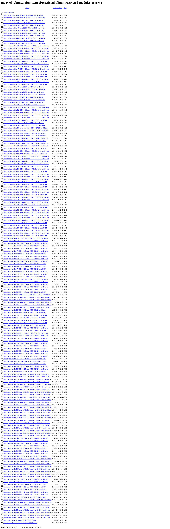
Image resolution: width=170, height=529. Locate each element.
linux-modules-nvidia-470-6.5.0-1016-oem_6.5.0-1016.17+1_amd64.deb (26, 56)
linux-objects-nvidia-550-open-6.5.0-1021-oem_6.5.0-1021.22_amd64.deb (26, 505)
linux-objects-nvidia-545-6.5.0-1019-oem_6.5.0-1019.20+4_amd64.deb (25, 451)
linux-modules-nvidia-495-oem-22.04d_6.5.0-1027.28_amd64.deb (24, 89)
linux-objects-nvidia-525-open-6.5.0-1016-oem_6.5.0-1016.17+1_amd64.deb (27, 305)
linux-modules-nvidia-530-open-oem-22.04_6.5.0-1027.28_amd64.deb (25, 128)
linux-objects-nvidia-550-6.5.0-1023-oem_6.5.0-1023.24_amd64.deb (24, 489)
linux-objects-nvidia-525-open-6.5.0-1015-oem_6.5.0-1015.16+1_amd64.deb (27, 302)
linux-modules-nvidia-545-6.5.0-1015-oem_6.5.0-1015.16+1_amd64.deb (26, 200)
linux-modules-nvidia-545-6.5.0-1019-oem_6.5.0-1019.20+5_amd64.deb (26, 212)
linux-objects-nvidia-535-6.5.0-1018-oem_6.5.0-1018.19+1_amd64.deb (25, 346)
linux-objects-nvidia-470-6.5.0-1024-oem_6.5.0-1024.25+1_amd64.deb (25, 271)
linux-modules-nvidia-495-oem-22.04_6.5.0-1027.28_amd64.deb (23, 87)
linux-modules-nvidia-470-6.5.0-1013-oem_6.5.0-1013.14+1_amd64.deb (26, 48)
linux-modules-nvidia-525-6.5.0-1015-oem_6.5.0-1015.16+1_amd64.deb (26, 115)
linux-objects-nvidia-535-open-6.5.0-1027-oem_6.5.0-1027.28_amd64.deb (26, 435)
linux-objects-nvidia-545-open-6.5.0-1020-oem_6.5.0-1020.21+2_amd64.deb (27, 477)
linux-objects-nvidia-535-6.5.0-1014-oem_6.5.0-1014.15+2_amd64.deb (25, 338)
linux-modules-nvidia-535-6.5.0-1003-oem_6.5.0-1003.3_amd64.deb (24, 135)
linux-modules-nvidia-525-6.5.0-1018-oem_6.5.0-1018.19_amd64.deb (25, 120)
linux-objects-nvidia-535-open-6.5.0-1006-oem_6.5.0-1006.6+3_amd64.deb (27, 384)
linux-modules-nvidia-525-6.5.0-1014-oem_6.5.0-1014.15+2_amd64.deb (26, 112)
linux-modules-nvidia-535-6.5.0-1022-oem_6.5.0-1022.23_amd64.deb (25, 184)
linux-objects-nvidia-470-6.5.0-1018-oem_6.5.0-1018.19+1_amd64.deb (25, 251)
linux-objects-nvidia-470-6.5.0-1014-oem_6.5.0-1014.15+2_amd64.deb (25, 243)
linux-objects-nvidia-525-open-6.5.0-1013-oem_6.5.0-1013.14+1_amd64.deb (27, 297)
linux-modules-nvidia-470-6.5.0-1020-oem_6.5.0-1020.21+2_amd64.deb (26, 69)
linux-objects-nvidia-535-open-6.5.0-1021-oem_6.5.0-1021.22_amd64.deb (26, 423)
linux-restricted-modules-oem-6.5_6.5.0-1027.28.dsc (19, 520)
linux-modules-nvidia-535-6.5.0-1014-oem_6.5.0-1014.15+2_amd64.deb (26, 161)
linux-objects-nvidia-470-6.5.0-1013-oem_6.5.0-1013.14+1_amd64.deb (25, 241)
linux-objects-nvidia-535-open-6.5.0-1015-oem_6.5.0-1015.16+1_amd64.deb (27, 405)
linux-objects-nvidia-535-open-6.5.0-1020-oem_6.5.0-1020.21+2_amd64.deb (27, 420)
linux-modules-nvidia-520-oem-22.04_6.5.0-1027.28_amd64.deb (23, 102)
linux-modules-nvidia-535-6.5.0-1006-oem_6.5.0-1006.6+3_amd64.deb (25, 143)
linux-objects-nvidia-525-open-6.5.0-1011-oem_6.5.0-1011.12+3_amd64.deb (27, 294)
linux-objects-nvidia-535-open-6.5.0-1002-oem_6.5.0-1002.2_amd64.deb (26, 374)
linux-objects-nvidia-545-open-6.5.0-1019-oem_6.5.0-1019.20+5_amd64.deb (27, 474)
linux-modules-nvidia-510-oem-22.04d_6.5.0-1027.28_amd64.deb (24, 94)
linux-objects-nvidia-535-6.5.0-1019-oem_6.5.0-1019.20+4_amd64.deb (25, 351)
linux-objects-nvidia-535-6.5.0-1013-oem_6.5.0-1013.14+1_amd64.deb (25, 335)
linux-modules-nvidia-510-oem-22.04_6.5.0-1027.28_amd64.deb (23, 92)
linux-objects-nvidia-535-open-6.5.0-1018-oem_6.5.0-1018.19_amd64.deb (26, 412)
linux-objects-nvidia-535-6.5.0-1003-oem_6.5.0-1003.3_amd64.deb (24, 312)
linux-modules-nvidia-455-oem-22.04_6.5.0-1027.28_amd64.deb (23, 30)
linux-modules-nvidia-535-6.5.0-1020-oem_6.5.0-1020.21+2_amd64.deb (26, 179)
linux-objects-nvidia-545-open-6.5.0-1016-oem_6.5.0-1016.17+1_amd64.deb (27, 464)
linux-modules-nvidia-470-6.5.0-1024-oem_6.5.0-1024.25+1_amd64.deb (26, 79)
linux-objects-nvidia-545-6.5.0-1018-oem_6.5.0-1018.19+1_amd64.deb (25, 446)
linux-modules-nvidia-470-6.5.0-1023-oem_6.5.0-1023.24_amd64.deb (25, 77)
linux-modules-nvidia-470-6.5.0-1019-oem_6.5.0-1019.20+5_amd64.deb (26, 66)
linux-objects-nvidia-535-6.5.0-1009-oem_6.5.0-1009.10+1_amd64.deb (25, 328)
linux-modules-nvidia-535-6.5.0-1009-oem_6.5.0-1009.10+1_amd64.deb (26, 151)
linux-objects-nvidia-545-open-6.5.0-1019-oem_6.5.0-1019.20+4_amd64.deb (27, 471)
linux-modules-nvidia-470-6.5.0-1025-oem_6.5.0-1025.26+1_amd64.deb (26, 82)
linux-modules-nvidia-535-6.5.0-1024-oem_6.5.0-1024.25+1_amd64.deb (26, 189)
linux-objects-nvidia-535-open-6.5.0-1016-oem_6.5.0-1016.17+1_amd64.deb (27, 407)
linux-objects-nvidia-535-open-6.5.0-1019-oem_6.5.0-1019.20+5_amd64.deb (27, 418)
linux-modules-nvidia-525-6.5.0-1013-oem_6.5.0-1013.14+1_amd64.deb (26, 110)
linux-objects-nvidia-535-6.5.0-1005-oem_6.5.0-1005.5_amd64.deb (24, 318)
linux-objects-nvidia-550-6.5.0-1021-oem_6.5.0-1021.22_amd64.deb (24, 484)
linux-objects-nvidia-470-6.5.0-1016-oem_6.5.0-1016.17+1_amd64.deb (25, 248)
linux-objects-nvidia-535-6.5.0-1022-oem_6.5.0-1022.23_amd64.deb (24, 361)
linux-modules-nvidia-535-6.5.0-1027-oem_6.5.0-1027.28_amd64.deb (25, 194)
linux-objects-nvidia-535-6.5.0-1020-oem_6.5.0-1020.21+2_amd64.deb (25, 356)
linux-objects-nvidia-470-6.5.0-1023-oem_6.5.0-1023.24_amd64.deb (24, 269)
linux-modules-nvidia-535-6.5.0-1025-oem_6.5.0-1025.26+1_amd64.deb (26, 192)
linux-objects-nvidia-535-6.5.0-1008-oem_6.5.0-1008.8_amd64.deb (24, 325)
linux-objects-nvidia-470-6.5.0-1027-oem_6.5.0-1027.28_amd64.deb (24, 277)
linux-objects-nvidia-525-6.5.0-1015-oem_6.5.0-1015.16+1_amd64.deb (25, 287)
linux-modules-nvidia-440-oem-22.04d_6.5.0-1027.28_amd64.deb (24, 23)
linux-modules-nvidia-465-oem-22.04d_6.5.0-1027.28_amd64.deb (24, 43)
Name (27, 8)
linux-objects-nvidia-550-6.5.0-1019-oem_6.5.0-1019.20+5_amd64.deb (25, 479)
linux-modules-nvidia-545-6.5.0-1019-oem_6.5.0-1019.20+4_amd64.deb (26, 210)
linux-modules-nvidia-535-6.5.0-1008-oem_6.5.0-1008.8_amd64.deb (24, 148)
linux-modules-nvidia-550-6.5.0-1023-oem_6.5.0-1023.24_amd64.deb (25, 228)
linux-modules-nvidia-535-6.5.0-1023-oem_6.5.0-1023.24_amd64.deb (25, 187)
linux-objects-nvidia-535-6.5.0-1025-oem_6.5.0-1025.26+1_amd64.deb (25, 369)
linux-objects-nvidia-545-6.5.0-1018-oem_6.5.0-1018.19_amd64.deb (24, 448)
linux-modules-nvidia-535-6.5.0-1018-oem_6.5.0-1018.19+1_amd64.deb (26, 169)
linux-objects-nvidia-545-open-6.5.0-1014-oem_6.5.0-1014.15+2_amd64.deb (27, 459)
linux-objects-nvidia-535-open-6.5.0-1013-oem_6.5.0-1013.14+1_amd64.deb (27, 400)
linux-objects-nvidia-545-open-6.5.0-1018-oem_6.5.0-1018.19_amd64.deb (26, 469)
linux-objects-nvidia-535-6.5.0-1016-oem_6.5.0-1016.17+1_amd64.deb (25, 343)
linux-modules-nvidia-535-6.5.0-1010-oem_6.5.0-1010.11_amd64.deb (25, 153)
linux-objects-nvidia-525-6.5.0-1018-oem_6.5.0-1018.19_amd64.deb (24, 292)
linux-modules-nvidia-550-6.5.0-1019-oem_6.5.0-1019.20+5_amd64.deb (26, 218)
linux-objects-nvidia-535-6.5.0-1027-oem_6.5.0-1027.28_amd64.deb (24, 371)
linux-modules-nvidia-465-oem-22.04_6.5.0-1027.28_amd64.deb (23, 41)
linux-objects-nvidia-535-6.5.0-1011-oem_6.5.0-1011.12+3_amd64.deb (25, 333)
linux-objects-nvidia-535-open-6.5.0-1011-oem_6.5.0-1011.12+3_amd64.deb (27, 397)
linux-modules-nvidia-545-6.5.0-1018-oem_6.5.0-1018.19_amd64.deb (25, 207)
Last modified (57, 8)
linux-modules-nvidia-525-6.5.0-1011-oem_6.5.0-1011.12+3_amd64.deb (26, 107)
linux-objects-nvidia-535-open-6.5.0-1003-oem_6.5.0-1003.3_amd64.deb (26, 377)
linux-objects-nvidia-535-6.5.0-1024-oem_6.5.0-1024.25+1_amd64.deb (25, 366)
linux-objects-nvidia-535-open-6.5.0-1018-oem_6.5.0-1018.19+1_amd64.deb (27, 410)
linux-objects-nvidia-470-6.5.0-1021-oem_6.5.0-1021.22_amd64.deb (24, 264)
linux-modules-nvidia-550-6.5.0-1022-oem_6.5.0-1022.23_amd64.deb (25, 225)
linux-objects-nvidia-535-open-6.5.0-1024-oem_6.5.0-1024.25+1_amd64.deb (27, 430)
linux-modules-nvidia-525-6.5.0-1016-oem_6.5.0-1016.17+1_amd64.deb (26, 118)
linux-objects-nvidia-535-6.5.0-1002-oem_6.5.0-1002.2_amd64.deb (24, 310)
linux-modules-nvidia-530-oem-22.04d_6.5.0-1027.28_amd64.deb (24, 125)
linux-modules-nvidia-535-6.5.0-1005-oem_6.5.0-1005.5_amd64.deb (24, 141)
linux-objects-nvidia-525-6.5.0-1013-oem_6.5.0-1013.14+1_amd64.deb (25, 282)
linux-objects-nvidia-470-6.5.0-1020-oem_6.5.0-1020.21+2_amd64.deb (25, 261)
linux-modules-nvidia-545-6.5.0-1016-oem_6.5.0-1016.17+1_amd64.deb (26, 202)
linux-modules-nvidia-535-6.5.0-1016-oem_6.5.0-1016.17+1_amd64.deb (26, 166)
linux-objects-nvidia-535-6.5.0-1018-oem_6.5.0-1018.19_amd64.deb (24, 348)
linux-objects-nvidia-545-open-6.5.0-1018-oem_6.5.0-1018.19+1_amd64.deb (27, 466)
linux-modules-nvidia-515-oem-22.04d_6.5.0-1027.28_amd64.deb (24, 100)
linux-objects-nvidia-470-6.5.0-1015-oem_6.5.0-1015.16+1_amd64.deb (25, 246)
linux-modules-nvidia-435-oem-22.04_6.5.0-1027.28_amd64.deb (23, 15)
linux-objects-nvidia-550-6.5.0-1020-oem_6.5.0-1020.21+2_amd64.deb (25, 482)
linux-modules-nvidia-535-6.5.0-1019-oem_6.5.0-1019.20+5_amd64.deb (26, 177)
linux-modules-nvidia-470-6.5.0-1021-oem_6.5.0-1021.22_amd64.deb (25, 71)
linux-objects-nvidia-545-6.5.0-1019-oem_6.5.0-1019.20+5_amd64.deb (25, 453)
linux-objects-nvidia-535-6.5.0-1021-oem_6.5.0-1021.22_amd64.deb (24, 359)
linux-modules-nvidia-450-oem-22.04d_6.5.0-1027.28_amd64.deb (24, 28)
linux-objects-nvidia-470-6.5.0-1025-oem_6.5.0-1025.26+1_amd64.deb (25, 274)
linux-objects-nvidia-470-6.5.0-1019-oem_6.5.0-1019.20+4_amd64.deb (25, 256)
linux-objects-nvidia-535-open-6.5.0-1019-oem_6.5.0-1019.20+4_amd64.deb (27, 415)
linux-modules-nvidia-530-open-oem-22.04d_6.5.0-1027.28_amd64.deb (25, 130)
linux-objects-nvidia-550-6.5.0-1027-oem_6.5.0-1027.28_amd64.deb (24, 497)
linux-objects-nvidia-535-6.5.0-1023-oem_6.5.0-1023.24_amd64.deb (24, 364)
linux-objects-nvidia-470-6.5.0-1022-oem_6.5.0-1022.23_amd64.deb (24, 266)
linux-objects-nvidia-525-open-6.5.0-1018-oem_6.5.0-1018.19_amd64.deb (26, 307)
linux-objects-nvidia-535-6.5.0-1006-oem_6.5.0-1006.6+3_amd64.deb (25, 320)
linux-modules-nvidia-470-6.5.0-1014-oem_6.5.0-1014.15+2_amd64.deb (26, 51)
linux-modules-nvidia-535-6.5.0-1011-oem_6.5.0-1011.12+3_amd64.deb (26, 156)
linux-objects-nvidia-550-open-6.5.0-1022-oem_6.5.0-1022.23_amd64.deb (26, 507)
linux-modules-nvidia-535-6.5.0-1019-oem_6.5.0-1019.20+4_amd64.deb (26, 174)
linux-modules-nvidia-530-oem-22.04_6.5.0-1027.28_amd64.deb (23, 123)
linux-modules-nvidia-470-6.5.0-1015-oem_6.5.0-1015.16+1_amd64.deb (26, 53)
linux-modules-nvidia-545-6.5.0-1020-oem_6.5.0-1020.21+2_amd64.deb (26, 215)
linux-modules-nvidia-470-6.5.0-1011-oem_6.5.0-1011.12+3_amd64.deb (26, 46)
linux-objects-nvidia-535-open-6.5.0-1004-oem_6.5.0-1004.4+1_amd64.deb (27, 379)
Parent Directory (8, 12)
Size (65, 8)
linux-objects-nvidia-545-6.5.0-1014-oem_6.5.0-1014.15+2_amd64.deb (25, 438)
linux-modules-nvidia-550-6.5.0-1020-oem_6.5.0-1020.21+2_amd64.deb (26, 220)
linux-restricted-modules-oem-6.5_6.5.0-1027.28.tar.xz (20, 523)
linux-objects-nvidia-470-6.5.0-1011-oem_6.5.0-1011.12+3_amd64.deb (25, 238)
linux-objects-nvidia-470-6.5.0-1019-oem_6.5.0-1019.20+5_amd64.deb (25, 259)
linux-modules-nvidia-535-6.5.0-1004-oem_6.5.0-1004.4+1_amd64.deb (25, 138)
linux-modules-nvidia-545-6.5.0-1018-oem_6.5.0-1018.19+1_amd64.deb (26, 205)
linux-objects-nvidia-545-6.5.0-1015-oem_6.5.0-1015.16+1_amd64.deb (25, 441)
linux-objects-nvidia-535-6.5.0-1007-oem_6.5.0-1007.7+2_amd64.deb (25, 323)
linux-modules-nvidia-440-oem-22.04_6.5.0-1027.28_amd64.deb (23, 20)
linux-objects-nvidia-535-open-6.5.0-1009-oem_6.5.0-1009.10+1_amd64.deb (27, 392)
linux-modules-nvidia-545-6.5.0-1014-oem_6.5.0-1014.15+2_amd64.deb (26, 197)
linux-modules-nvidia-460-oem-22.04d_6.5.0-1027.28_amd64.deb (24, 38)
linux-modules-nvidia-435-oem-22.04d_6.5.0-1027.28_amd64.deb (24, 18)
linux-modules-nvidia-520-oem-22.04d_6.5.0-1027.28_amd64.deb (24, 105)
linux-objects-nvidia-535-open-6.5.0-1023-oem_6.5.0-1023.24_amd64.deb (26, 428)
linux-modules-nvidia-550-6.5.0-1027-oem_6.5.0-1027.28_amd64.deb (25, 235)
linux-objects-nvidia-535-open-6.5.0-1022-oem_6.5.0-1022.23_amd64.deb (26, 425)
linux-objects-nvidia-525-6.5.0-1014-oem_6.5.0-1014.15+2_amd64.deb (25, 284)
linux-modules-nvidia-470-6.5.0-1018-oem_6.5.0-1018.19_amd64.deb (25, 61)
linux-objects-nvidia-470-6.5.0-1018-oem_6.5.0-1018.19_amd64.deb (24, 253)
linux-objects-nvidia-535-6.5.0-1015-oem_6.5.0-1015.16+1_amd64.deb (25, 341)
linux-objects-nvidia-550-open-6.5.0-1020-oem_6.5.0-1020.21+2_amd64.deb (27, 502)
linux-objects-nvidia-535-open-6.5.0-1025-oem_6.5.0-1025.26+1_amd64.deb (27, 433)
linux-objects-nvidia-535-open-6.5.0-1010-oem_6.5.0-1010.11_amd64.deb (26, 394)
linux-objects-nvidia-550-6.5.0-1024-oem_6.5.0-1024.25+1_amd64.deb (25, 492)
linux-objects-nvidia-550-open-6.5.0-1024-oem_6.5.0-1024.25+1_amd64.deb (27, 512)
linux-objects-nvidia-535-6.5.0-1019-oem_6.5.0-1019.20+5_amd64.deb (25, 353)
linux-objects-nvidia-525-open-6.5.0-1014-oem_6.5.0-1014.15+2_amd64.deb (27, 300)
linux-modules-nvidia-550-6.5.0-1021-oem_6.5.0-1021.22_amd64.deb (25, 223)
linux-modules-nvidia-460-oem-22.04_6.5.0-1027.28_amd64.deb (23, 35)
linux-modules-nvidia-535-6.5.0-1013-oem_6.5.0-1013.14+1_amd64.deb (26, 159)
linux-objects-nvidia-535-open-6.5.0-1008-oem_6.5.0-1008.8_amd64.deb (26, 389)
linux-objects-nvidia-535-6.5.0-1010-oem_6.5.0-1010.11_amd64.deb (24, 330)
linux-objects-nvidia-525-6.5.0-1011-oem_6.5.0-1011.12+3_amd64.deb (25, 279)
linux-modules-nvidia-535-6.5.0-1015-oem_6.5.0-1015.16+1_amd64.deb (26, 164)
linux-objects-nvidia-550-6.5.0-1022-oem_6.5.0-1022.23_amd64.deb (24, 487)
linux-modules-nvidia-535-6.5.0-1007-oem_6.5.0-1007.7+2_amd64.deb (25, 146)
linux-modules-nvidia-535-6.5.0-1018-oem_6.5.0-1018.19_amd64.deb (25, 171)
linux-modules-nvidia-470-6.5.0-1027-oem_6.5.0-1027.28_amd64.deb (25, 84)
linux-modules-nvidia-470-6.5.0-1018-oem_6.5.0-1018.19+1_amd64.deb (26, 59)
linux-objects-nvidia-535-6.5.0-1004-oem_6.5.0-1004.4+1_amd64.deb (25, 315)
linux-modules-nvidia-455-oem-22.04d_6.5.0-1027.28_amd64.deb (24, 33)
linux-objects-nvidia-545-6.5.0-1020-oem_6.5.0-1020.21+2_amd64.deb (25, 456)
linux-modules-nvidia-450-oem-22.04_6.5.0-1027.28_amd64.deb (23, 25)
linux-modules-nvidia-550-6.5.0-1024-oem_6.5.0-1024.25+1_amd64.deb (26, 230)
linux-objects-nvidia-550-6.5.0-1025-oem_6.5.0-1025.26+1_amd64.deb (25, 494)
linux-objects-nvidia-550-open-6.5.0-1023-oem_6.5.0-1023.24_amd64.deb (26, 510)
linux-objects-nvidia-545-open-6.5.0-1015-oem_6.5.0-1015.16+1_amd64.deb (27, 461)
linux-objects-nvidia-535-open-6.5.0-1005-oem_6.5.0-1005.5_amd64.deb (26, 382)
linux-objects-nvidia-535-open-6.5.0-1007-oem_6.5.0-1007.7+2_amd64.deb (27, 387)
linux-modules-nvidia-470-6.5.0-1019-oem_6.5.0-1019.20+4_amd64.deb (26, 64)
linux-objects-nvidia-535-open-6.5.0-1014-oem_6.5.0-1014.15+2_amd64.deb (27, 402)
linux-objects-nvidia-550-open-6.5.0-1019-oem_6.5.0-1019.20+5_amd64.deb (27, 500)
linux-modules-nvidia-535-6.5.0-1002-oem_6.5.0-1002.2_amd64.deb (24, 133)
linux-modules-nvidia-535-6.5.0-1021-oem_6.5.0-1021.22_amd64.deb (25, 182)
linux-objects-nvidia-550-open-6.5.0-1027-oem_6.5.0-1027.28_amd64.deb (26, 518)
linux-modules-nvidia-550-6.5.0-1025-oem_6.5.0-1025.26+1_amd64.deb (26, 233)
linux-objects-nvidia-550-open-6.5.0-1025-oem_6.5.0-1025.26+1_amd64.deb (27, 515)
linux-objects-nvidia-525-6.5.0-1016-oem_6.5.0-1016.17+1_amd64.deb (25, 289)
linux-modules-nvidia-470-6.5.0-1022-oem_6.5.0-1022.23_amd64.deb (25, 74)
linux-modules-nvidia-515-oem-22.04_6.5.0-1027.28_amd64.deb (23, 97)
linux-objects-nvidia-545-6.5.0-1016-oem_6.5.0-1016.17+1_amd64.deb (25, 443)
